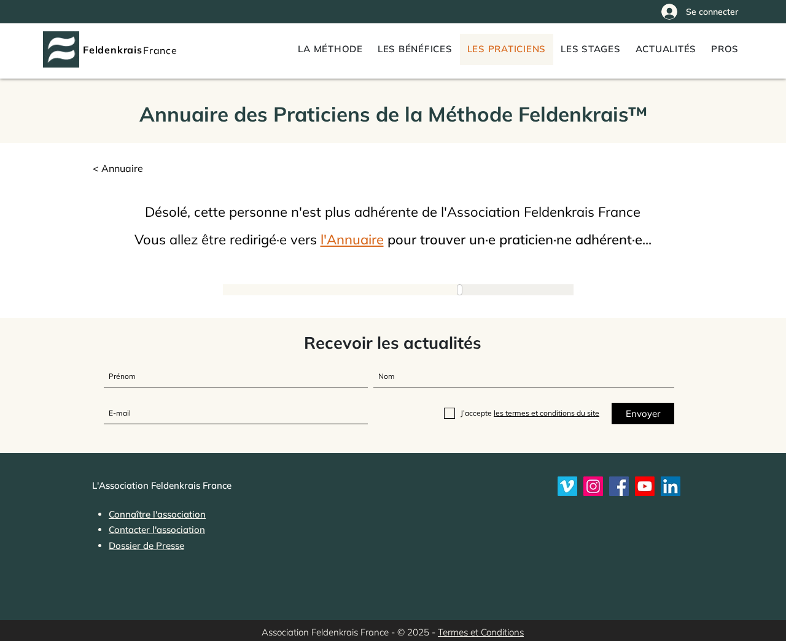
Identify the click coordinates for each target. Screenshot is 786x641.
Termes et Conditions (481, 632)
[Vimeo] (567, 486)
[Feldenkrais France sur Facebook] (619, 486)
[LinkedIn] (670, 486)
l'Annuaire (352, 239)
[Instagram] (593, 486)
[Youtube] (645, 486)
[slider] (465, 289)
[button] (725, 49)
